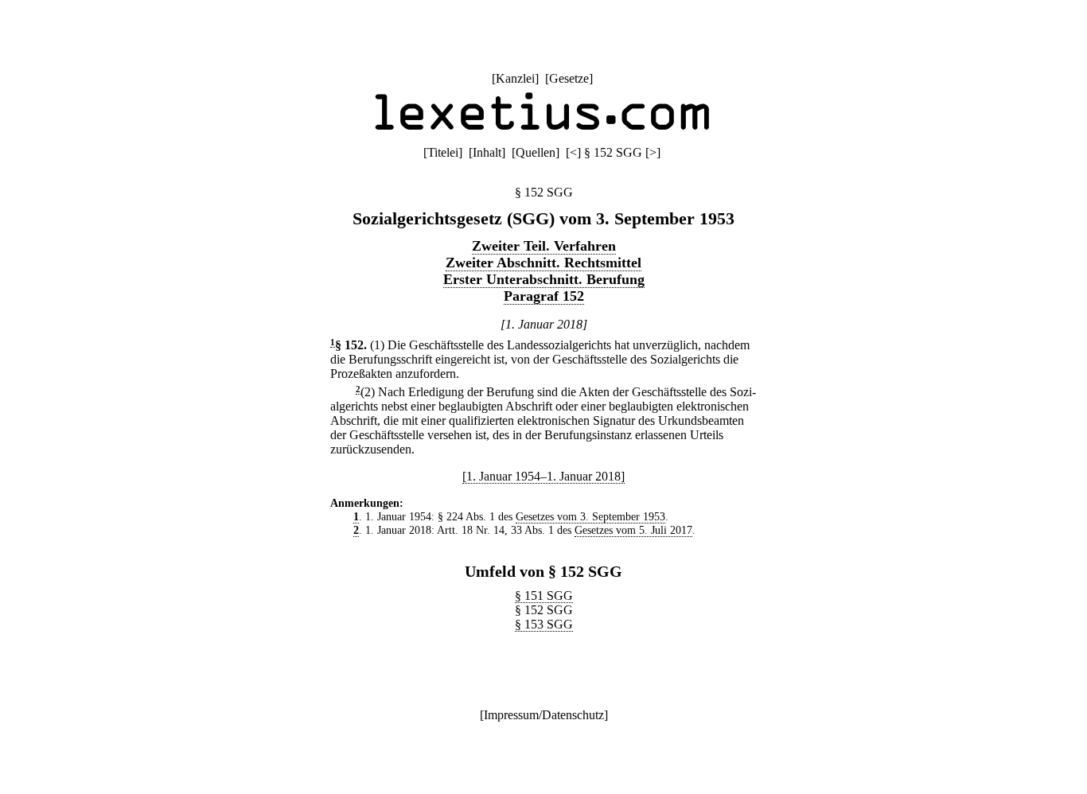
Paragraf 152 (544, 296)
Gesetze (569, 78)
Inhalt (487, 152)
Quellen (535, 152)
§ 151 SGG (544, 595)
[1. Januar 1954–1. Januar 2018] (543, 476)
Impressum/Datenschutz (544, 715)
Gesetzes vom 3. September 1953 (590, 516)
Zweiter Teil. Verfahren (544, 246)
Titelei (442, 152)
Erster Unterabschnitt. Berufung (544, 279)
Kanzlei (515, 78)
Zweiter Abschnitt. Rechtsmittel (543, 263)
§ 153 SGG (544, 624)
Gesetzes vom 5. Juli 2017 (633, 529)
